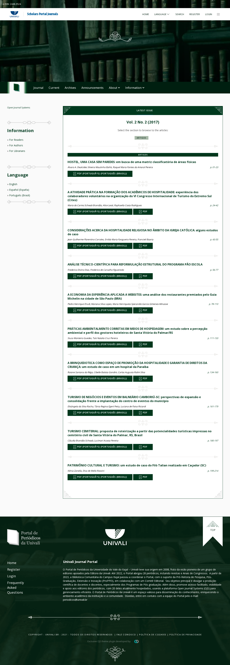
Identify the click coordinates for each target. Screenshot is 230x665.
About (113, 88)
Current (54, 88)
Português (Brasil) (19, 195)
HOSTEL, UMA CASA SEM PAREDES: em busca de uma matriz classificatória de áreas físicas (132, 162)
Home (145, 14)
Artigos (141, 138)
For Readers (16, 139)
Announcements (92, 88)
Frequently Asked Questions (12, 588)
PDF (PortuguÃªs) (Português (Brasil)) (102, 173)
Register (194, 14)
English (13, 184)
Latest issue (145, 110)
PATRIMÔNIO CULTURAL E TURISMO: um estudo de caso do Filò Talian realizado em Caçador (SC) (137, 465)
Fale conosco (126, 634)
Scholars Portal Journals (42, 14)
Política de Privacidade (185, 634)
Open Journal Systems (18, 107)
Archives (70, 88)
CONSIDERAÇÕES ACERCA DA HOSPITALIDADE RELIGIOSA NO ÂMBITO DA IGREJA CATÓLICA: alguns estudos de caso (143, 232)
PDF (144, 211)
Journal (38, 88)
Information (133, 88)
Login (208, 14)
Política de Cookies (152, 634)
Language (160, 14)
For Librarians (17, 151)
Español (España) (19, 189)
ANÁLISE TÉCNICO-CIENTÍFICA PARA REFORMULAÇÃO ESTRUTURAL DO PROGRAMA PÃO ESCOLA (135, 264)
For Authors (16, 145)
